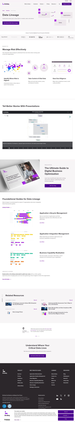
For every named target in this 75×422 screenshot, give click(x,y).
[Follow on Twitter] (61, 396)
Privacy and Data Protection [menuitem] (43, 403)
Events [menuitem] (52, 382)
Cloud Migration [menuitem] (33, 378)
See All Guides (5, 279)
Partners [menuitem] (19, 380)
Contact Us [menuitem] (53, 376)
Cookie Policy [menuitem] (41, 400)
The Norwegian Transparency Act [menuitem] (44, 407)
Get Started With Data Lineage (11, 23)
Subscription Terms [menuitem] (42, 408)
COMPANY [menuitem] (53, 370)
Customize (65, 415)
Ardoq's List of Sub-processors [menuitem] (44, 401)
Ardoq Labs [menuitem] (20, 382)
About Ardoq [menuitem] (54, 374)
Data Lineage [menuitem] (33, 385)
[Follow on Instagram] (69, 396)
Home (3, 10)
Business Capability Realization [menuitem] (37, 382)
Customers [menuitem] (20, 378)
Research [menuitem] (65, 378)
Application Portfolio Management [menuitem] (37, 376)
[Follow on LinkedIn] (57, 396)
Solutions (7, 10)
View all (35, 300)
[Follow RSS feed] (61, 399)
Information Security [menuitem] (42, 405)
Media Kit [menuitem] (53, 380)
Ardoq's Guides (6, 207)
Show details (16, 419)
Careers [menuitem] (53, 385)
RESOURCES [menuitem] (66, 370)
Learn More (42, 222)
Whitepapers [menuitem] (66, 376)
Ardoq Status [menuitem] (20, 385)
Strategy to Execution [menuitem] (34, 387)
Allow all (65, 411)
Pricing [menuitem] (19, 376)
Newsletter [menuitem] (65, 382)
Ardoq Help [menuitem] (66, 380)
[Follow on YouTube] (57, 399)
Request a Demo (66, 4)
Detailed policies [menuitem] (41, 395)
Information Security (6, 402)
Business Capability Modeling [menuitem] (36, 380)
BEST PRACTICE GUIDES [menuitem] (35, 370)
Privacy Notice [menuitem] (41, 398)
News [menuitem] (52, 378)
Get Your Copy (53, 185)
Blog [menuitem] (64, 374)
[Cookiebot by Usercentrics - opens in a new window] (7, 420)
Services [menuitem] (19, 374)
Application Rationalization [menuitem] (36, 374)
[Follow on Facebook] (65, 396)
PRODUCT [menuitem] (20, 370)
